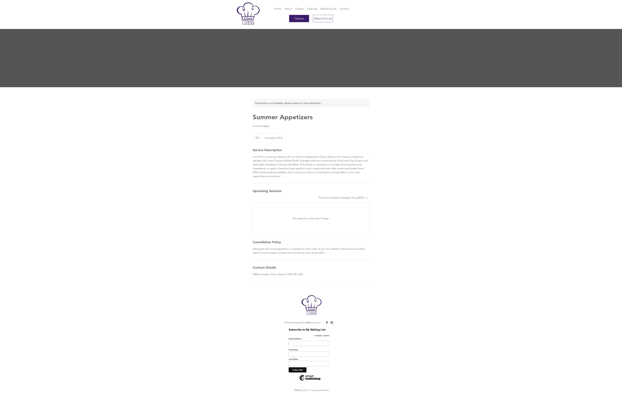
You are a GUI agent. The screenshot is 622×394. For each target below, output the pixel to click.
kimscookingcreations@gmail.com (302, 322)
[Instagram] (331, 322)
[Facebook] (326, 322)
